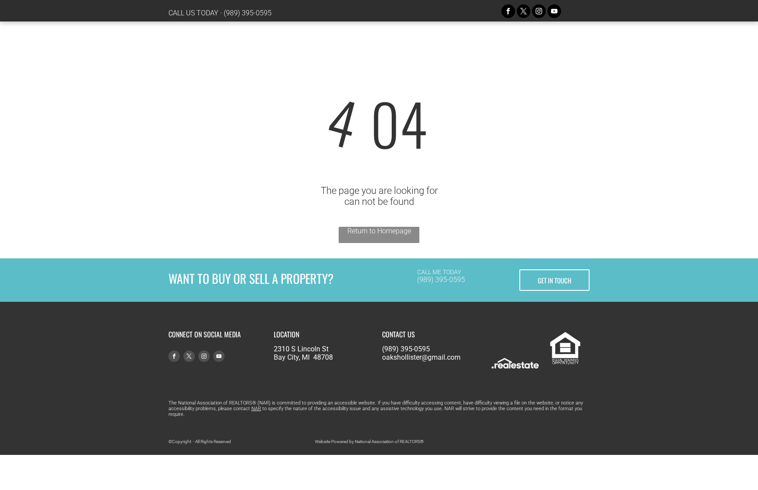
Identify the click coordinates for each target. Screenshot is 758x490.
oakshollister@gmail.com (421, 357)
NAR (256, 408)
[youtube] (554, 12)
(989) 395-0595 (248, 13)
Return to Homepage (379, 231)
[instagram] (539, 12)
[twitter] (523, 12)
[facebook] (508, 12)
